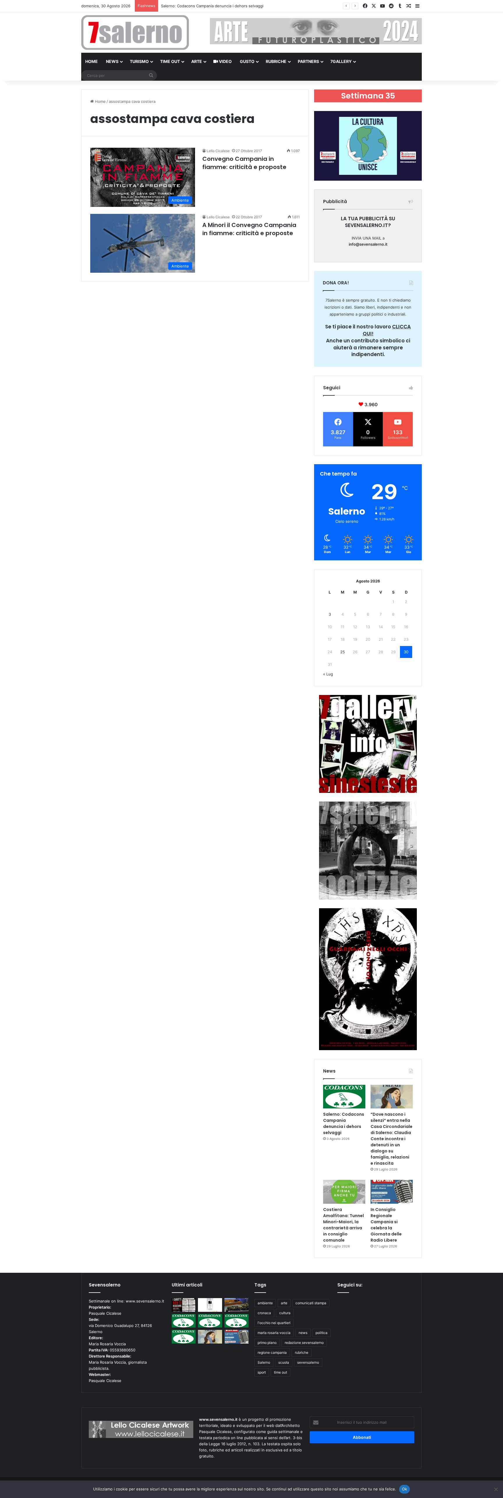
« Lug (328, 674)
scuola (283, 1362)
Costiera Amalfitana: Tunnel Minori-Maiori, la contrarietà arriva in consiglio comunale (343, 1225)
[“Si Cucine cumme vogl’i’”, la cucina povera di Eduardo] (210, 1305)
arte (284, 1303)
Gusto (247, 61)
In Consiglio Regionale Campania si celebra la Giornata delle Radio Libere (386, 1225)
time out (280, 1372)
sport (262, 1372)
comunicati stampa (310, 1303)
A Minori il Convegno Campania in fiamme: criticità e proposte (249, 229)
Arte (196, 61)
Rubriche (276, 61)
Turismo (139, 61)
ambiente (265, 1303)
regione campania (272, 1352)
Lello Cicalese (218, 151)
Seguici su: (349, 1285)
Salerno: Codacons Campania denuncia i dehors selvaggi (343, 1123)
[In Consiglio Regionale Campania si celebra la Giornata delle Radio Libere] (392, 1192)
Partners (308, 61)
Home (91, 61)
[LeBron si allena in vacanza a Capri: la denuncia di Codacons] (184, 1337)
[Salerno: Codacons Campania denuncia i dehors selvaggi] (344, 1096)
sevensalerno (308, 1362)
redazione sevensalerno (304, 1342)
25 (342, 651)
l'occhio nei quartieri (274, 1323)
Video (225, 61)
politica (321, 1332)
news (303, 1332)
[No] (496, 1489)
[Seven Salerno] (135, 32)
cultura (285, 1313)
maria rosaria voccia (274, 1332)
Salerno (264, 1362)
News (112, 61)
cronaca (264, 1313)
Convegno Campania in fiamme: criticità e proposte (244, 163)
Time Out (170, 61)
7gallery (341, 61)
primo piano (267, 1342)
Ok (404, 1489)
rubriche (301, 1352)
